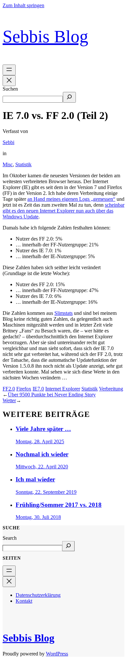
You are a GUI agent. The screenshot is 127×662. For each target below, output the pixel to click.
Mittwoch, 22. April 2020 (42, 466)
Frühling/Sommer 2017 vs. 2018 (59, 504)
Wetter (9, 400)
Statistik (23, 164)
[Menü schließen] (9, 80)
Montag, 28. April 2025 (40, 441)
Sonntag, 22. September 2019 (46, 492)
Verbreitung (111, 388)
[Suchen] (69, 97)
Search (10, 538)
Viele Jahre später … (43, 428)
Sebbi (8, 142)
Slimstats (63, 313)
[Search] (68, 546)
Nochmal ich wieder (42, 454)
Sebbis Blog (45, 36)
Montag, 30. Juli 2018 (38, 517)
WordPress (57, 653)
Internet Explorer (62, 388)
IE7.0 (38, 388)
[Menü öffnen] (9, 70)
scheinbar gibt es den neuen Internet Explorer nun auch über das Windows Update (63, 210)
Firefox (23, 388)
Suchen (10, 89)
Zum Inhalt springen (23, 5)
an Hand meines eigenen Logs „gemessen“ (71, 199)
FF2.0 (9, 388)
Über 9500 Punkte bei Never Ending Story (52, 394)
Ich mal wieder (35, 479)
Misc (8, 164)
